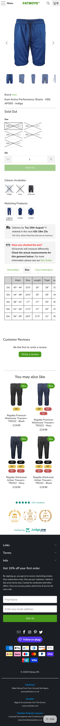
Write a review (30, 354)
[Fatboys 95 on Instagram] (30, 632)
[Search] (48, 3)
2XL (13, 126)
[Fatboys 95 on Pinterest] (35, 632)
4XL (13, 134)
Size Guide (46, 260)
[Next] (53, 43)
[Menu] (1, 3)
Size (27, 269)
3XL (32, 126)
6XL (13, 143)
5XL (32, 134)
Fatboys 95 (33, 672)
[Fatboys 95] (30, 3)
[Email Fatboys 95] (18, 632)
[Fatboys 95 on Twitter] (41, 632)
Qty (6, 152)
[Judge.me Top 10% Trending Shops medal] (45, 515)
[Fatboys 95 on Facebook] (24, 632)
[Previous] (6, 43)
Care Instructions (44, 269)
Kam (14, 94)
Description (13, 269)
